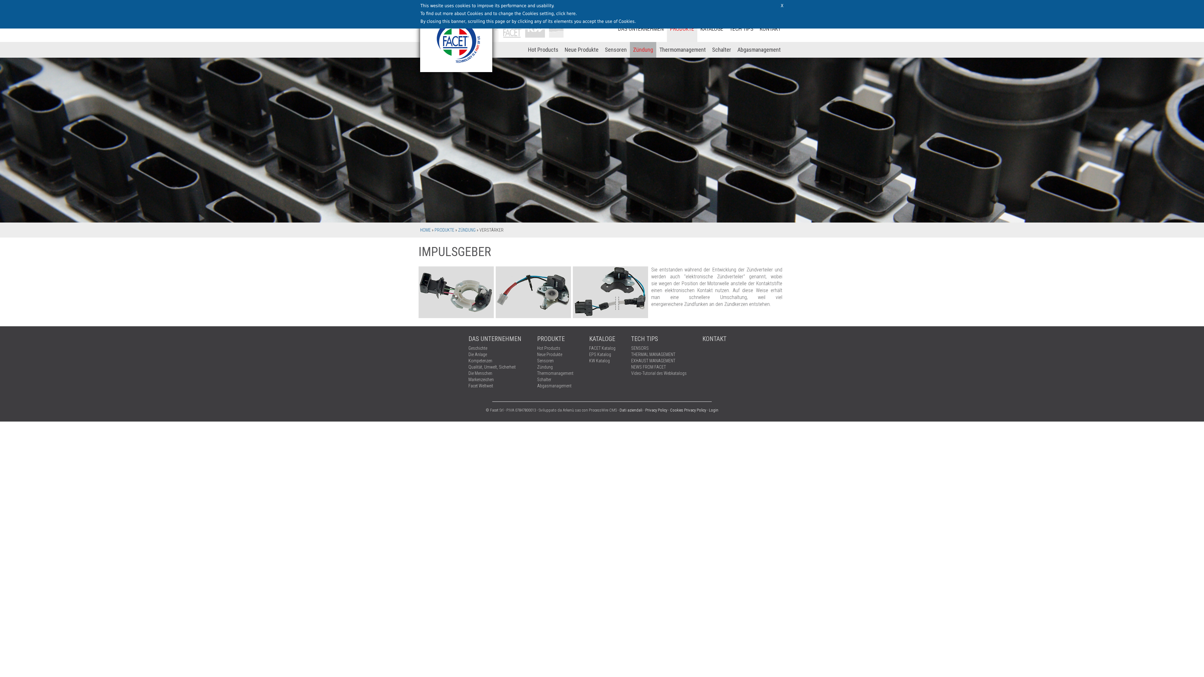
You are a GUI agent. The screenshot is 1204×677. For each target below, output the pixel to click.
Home (425, 230)
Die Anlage (477, 354)
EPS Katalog (600, 354)
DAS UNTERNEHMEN (641, 28)
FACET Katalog (602, 348)
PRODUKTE (682, 28)
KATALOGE (711, 28)
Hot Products (543, 49)
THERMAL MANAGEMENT (653, 354)
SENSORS (640, 348)
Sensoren (616, 49)
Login (713, 410)
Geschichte (477, 348)
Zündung (643, 49)
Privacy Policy (656, 410)
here (571, 13)
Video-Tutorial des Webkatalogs (659, 373)
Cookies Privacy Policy (688, 410)
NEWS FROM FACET (648, 367)
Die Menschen (480, 373)
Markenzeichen (481, 379)
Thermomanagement (682, 49)
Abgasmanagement (759, 49)
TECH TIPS (741, 28)
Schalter (721, 49)
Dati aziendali (631, 410)
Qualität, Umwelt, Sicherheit (492, 367)
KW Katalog (599, 360)
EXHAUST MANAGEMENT (653, 360)
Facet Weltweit (480, 385)
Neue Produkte (582, 49)
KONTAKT (770, 28)
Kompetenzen (480, 360)
